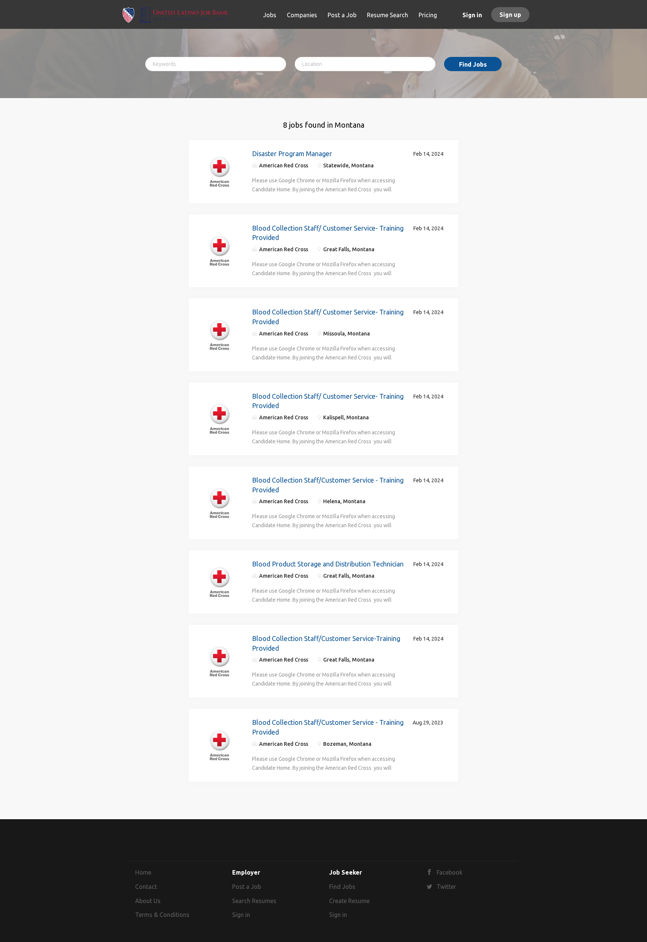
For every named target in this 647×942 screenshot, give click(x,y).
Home (143, 872)
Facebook (449, 872)
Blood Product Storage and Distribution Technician (328, 564)
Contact (146, 886)
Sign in (472, 15)
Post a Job (246, 886)
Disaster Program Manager (292, 153)
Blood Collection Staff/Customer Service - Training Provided (328, 484)
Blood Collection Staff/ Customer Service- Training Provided (328, 232)
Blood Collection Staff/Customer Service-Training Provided (326, 643)
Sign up (510, 14)
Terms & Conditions (162, 914)
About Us (148, 900)
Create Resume (349, 900)
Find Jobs (473, 64)
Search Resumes (254, 900)
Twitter (446, 886)
